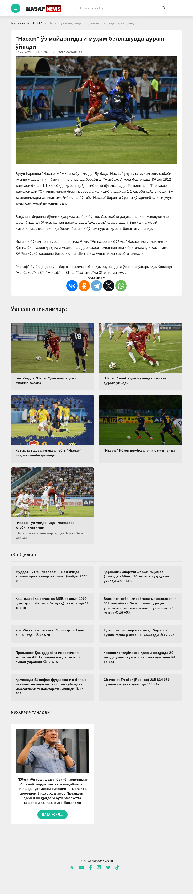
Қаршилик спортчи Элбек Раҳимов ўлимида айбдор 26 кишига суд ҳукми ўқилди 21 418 (136, 576)
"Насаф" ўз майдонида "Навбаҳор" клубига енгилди (46, 525)
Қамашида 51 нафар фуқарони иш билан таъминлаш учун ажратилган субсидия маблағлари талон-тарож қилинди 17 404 (51, 686)
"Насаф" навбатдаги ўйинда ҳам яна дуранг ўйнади (135, 380)
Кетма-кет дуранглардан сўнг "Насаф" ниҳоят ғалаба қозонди (48, 453)
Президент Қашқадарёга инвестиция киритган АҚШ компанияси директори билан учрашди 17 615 (48, 657)
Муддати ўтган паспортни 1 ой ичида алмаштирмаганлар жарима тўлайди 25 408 (51, 576)
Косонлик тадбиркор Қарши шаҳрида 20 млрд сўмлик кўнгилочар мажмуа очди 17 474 (138, 657)
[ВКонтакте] (72, 285)
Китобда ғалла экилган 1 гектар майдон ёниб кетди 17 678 (50, 632)
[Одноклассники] (84, 285)
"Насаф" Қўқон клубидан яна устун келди (139, 450)
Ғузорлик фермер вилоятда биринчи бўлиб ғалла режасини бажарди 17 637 (139, 632)
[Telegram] (96, 285)
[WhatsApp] (121, 285)
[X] (108, 285)
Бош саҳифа (20, 23)
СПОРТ (38, 23)
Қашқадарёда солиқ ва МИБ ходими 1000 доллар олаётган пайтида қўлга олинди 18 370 (51, 603)
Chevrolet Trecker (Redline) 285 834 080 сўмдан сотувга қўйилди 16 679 (137, 682)
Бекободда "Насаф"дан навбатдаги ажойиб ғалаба (46, 380)
